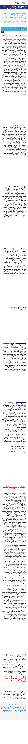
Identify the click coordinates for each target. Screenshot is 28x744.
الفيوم (16, 707)
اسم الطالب (11, 27)
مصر (25, 710)
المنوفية (22, 708)
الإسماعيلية (3, 708)
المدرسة (5, 27)
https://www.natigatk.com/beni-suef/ (16, 549)
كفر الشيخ (3, 707)
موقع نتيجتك (14, 14)
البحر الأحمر (13, 704)
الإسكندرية (8, 708)
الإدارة (22, 29)
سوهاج (10, 706)
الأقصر (17, 704)
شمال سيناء (24, 707)
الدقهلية (17, 706)
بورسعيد (4, 704)
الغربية (19, 707)
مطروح (26, 708)
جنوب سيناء (25, 706)
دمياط (13, 706)
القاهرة (13, 707)
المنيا (18, 708)
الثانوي (7, 710)
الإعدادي (15, 710)
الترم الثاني (23, 711)
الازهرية (19, 711)
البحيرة (8, 704)
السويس (6, 706)
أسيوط (21, 704)
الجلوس (18, 27)
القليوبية (9, 707)
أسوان (24, 704)
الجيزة (20, 706)
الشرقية (2, 706)
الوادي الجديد (14, 708)
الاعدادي (11, 710)
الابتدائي (15, 711)
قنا (6, 707)
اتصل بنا (9, 714)
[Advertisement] (14, 110)
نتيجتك (14, 39)
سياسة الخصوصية (16, 714)
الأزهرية (22, 710)
